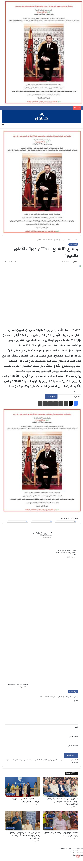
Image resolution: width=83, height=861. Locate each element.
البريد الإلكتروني (72, 736)
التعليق (75, 700)
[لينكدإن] (66, 403)
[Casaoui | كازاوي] (41, 116)
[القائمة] (3, 125)
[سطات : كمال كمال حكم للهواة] (17, 601)
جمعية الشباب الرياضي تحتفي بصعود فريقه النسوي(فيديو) (24, 800)
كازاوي (75, 261)
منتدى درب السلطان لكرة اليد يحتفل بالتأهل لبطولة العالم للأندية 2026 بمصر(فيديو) (25, 835)
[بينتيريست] (55, 403)
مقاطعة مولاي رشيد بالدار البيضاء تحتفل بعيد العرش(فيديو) (61, 834)
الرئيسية (74, 239)
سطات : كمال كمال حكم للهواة (18, 684)
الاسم (76, 727)
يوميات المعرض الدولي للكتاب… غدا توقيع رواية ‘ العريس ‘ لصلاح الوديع (66, 552)
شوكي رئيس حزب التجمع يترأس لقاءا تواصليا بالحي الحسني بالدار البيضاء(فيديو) (62, 801)
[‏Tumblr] (60, 403)
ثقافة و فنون (67, 239)
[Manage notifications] (78, 856)
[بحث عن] (80, 125)
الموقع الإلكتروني (73, 745)
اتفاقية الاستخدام (78, 853)
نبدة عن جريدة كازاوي (76, 850)
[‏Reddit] (50, 403)
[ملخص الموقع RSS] (80, 857)
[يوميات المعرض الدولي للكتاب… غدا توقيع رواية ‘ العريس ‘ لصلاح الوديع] (65, 534)
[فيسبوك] (82, 857)
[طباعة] (40, 403)
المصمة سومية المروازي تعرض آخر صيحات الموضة (42, 534)
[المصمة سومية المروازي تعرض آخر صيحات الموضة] (41, 525)
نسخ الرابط (51, 396)
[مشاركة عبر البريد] (45, 403)
